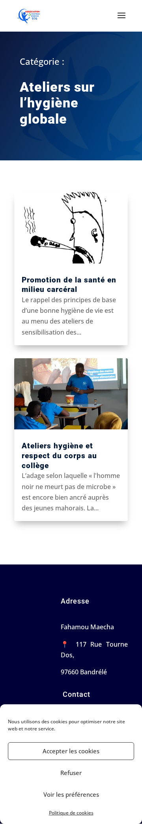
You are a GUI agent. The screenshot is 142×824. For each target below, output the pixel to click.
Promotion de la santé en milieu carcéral (69, 284)
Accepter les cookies (71, 751)
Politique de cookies (71, 812)
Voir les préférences (71, 794)
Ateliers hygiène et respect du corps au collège (59, 455)
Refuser (71, 773)
